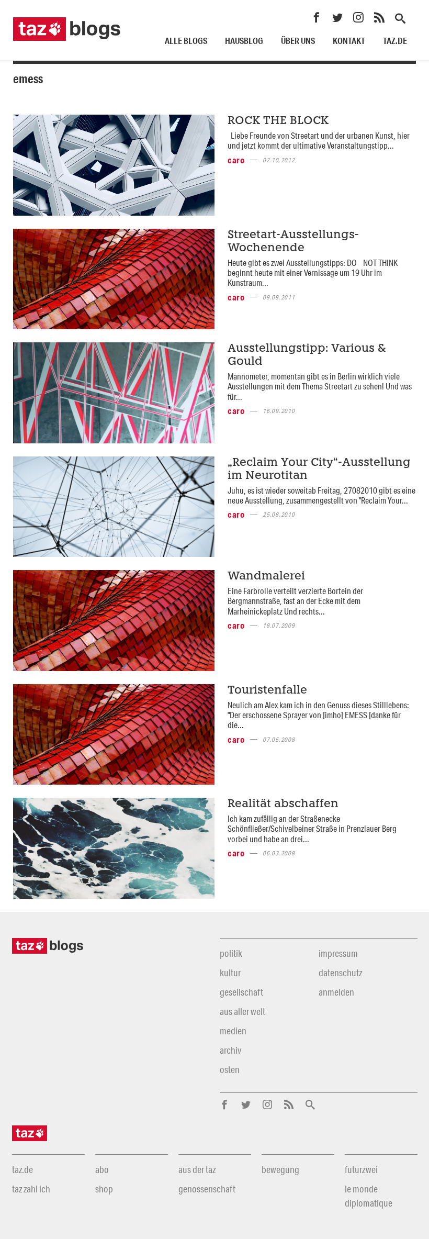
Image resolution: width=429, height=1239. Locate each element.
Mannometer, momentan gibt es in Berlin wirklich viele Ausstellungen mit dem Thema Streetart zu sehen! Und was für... (320, 386)
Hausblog (244, 40)
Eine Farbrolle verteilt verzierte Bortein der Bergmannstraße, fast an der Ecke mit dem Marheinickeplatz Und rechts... (295, 601)
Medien (233, 1030)
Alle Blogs (186, 40)
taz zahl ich (31, 1189)
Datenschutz (340, 972)
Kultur (230, 972)
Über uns (298, 40)
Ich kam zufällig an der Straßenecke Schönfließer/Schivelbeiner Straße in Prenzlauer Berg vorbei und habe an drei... (312, 828)
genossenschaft (206, 1189)
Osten (230, 1069)
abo (102, 1169)
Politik (231, 953)
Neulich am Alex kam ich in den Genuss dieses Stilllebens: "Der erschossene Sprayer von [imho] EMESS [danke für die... (318, 715)
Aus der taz (197, 1169)
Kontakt (349, 40)
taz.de (395, 40)
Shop (104, 1189)
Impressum (338, 953)
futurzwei (361, 1169)
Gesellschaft (241, 992)
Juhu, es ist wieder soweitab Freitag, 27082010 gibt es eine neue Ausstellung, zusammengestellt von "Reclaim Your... (321, 495)
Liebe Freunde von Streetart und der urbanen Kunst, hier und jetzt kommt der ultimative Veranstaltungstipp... (319, 140)
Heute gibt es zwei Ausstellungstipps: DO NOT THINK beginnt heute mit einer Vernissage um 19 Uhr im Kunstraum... (313, 272)
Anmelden (336, 992)
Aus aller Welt (242, 1011)
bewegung (280, 1169)
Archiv (230, 1050)
